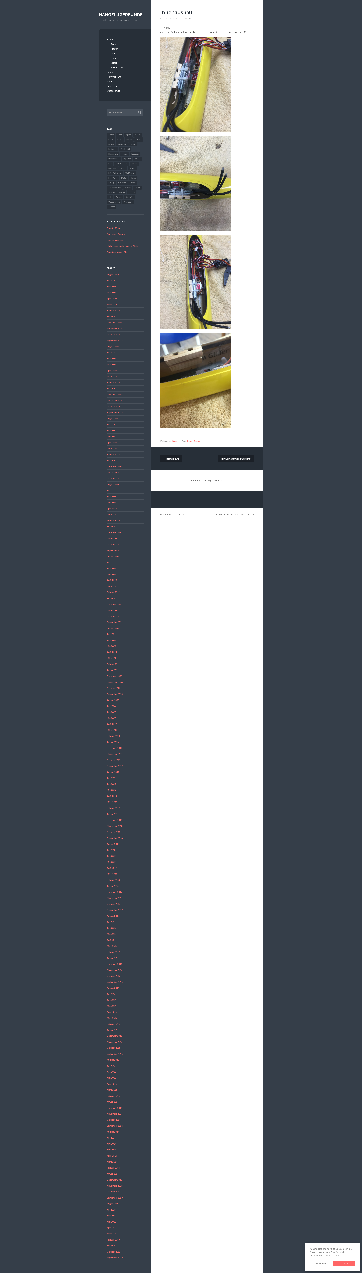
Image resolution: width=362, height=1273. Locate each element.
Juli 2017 (111, 922)
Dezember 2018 (114, 820)
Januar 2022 (113, 598)
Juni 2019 (111, 784)
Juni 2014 (111, 1143)
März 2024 (112, 448)
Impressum (113, 86)
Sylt (110, 197)
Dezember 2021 (114, 604)
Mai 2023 (111, 502)
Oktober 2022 (113, 544)
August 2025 (113, 346)
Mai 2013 (111, 1221)
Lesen (113, 58)
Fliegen (114, 48)
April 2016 (112, 1012)
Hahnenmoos (113, 159)
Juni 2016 (111, 1000)
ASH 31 (138, 135)
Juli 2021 (111, 634)
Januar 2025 (113, 388)
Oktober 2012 (113, 1251)
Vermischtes (117, 67)
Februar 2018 (113, 880)
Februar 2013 (113, 1239)
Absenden (139, 112)
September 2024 (115, 412)
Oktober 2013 (113, 1191)
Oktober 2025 (113, 334)
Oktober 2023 (113, 478)
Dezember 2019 (114, 748)
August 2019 (113, 772)
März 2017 (112, 946)
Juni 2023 (111, 496)
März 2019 (112, 802)
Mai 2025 (111, 364)
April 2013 (112, 1227)
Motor (124, 178)
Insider (137, 159)
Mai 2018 (111, 862)
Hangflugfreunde (121, 14)
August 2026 (113, 274)
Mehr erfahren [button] (333, 1255)
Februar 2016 (113, 1024)
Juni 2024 (111, 430)
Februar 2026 (113, 310)
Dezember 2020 (114, 676)
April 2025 (112, 370)
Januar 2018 (113, 886)
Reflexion (122, 183)
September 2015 (115, 1054)
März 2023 (112, 514)
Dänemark (122, 144)
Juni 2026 (111, 286)
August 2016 (113, 988)
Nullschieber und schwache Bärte (122, 246)
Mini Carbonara (114, 173)
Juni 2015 (111, 1072)
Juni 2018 (111, 856)
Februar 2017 (113, 952)
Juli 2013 (111, 1209)
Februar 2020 (113, 736)
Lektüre (135, 163)
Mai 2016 (111, 1006)
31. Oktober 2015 (170, 19)
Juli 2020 (111, 706)
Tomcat (118, 197)
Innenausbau (176, 12)
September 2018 (115, 838)
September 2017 (115, 910)
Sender (128, 187)
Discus (138, 139)
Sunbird (132, 192)
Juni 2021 (111, 640)
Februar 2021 (113, 664)
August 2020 (113, 700)
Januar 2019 (113, 814)
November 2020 (115, 682)
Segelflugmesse (114, 187)
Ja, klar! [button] (344, 1263)
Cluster (129, 139)
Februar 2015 (113, 1096)
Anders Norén (230, 515)
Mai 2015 (111, 1077)
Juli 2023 (111, 490)
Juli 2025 (111, 352)
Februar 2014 (113, 1167)
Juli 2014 (111, 1138)
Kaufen (114, 53)
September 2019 (115, 766)
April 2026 (112, 298)
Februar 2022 (113, 592)
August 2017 (113, 916)
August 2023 (113, 484)
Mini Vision (113, 178)
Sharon (122, 192)
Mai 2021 (111, 646)
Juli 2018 (111, 850)
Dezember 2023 (114, 466)
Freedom (135, 154)
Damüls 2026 (113, 228)
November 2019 (115, 754)
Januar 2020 (113, 742)
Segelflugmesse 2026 (117, 252)
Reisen (114, 62)
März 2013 (112, 1233)
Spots (110, 72)
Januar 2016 (113, 1030)
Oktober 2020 (113, 688)
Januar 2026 (113, 316)
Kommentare (114, 76)
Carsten (188, 19)
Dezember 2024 (114, 394)
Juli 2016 (111, 994)
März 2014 (112, 1161)
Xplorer (111, 207)
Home (110, 39)
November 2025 (115, 328)
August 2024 (113, 418)
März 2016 (112, 1018)
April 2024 (112, 442)
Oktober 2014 (113, 1119)
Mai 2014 (111, 1149)
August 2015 (113, 1060)
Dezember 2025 (114, 322)
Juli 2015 (111, 1066)
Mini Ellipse (129, 173)
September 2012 (115, 1257)
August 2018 (113, 844)
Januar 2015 (113, 1101)
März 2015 (112, 1089)
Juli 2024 (111, 424)
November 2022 (115, 538)
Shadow (111, 192)
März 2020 (112, 730)
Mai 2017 (111, 934)
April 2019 (112, 796)
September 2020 (115, 694)
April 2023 (112, 508)
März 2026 (112, 304)
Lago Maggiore (122, 163)
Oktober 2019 (113, 760)
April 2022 (112, 580)
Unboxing (129, 197)
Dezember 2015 (114, 1035)
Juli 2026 (111, 280)
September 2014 (115, 1125)
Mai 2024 (111, 436)
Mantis (132, 168)
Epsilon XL (112, 149)
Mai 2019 (111, 790)
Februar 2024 (113, 454)
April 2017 (112, 940)
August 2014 (113, 1131)
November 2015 (115, 1042)
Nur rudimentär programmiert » (236, 458)
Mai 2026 (111, 292)
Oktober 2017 (113, 904)
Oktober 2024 (113, 406)
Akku (120, 135)
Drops (111, 144)
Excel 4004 (125, 149)
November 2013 (115, 1185)
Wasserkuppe (114, 202)
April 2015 (112, 1084)
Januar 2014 (113, 1173)
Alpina (128, 135)
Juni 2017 (111, 928)
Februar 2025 (113, 382)
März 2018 (112, 874)
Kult (110, 163)
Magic (123, 168)
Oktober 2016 (113, 976)
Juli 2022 (111, 562)
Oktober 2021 (113, 616)
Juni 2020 (111, 712)
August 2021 (113, 628)
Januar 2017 (113, 958)
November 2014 (115, 1113)
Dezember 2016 (114, 964)
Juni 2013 (111, 1215)
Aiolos (111, 135)
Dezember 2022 (114, 532)
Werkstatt (128, 202)
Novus (133, 178)
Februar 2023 (113, 520)
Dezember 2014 (114, 1108)
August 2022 (113, 556)
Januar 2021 (113, 670)
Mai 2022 (111, 574)
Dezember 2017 (114, 892)
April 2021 (112, 652)
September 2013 (115, 1197)
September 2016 (115, 982)
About (110, 81)
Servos (137, 187)
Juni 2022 (111, 568)
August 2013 (113, 1203)
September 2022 (115, 550)
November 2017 (115, 898)
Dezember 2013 (114, 1179)
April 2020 (112, 724)
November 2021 (115, 610)
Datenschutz (113, 90)
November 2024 (115, 400)
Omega (111, 183)
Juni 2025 (111, 358)
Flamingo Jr (113, 154)
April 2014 (112, 1155)
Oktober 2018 (113, 832)
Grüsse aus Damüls (116, 234)
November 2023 (115, 472)
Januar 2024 (113, 460)
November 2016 (115, 970)
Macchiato (112, 168)
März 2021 (112, 658)
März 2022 (112, 586)
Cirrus (119, 139)
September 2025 (115, 340)
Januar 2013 (113, 1245)
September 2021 (115, 622)
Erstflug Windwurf (116, 240)
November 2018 (115, 826)
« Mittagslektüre (171, 458)
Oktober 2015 (113, 1047)
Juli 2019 (111, 778)
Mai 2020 (111, 718)
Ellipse (132, 144)
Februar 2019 (113, 808)
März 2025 (112, 376)
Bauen (113, 44)
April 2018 (112, 868)
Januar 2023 (113, 526)
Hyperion (127, 159)
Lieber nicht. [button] (321, 1263)
